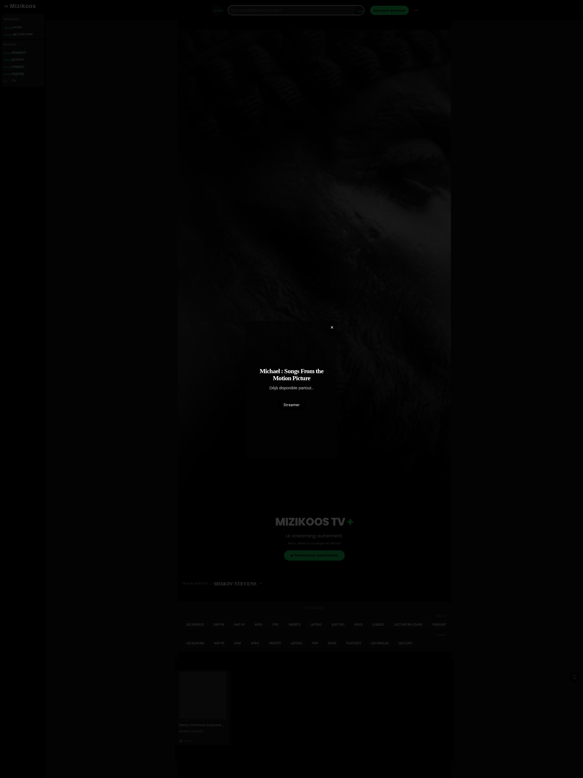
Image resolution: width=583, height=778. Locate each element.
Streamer (292, 404)
